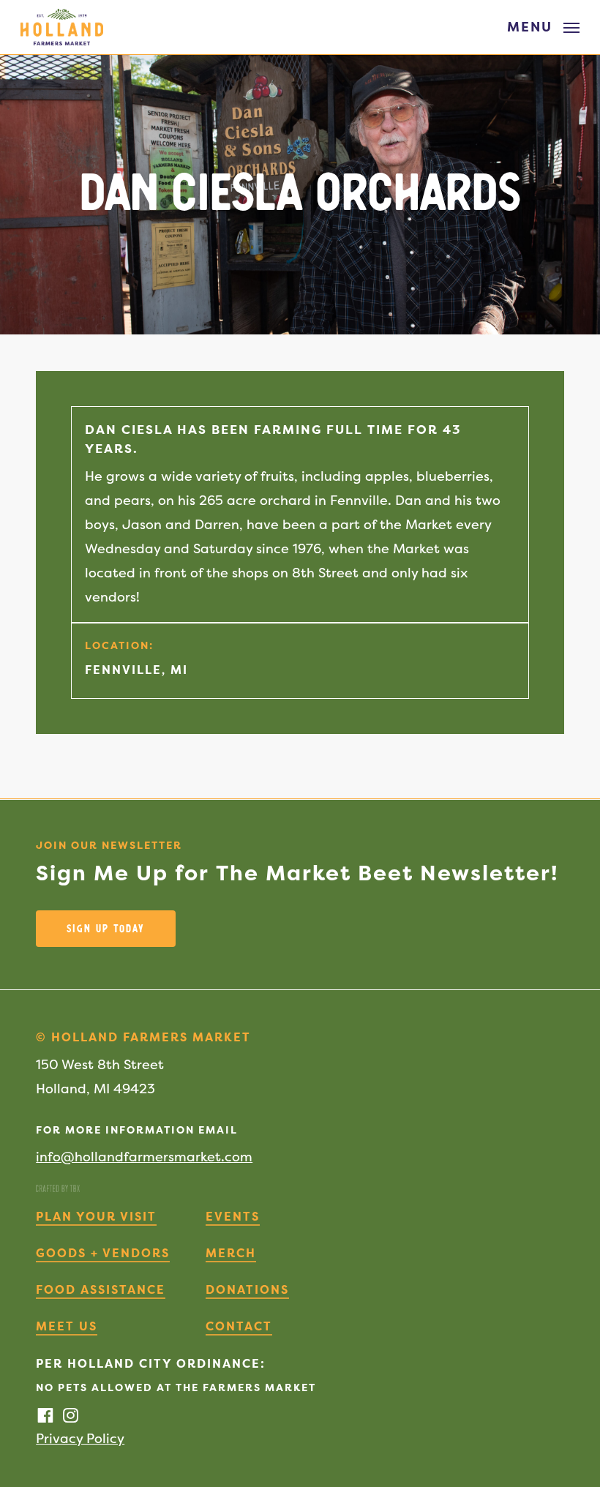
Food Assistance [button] (100, 1289)
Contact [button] (239, 1326)
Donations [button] (247, 1289)
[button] (543, 26)
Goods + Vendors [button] (103, 1253)
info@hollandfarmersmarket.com (144, 1156)
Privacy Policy (80, 1438)
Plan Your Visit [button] (96, 1216)
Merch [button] (231, 1253)
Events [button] (233, 1216)
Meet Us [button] (66, 1326)
